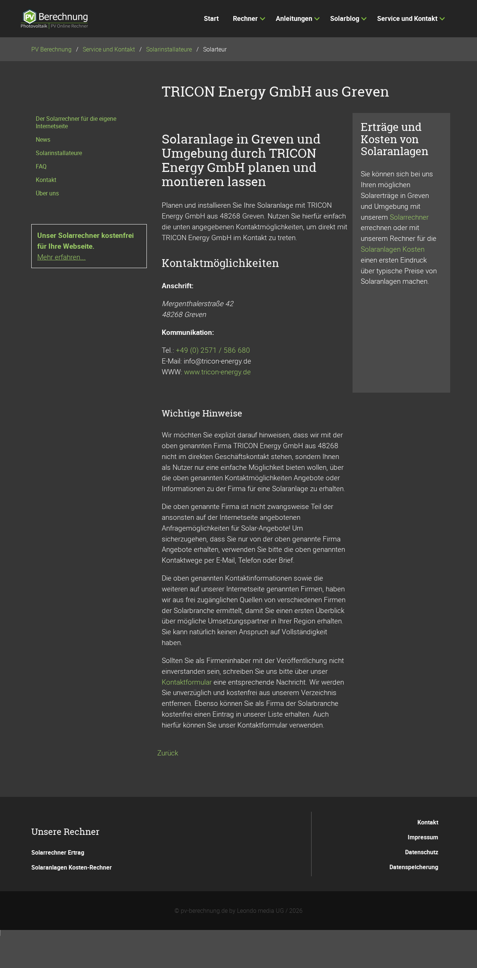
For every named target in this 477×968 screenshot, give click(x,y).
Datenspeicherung (413, 867)
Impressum (423, 837)
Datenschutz (421, 852)
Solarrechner (409, 217)
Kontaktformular (187, 682)
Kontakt (427, 822)
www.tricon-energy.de (217, 372)
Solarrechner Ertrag (57, 852)
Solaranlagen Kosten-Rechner (71, 867)
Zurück (167, 753)
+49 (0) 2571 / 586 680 (213, 350)
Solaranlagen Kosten (392, 249)
